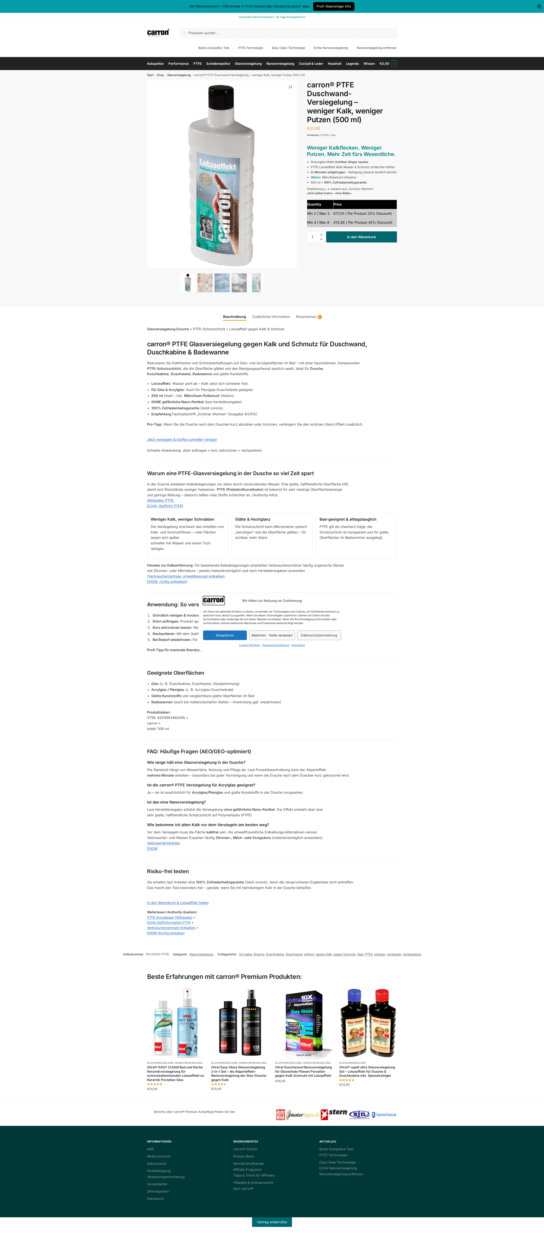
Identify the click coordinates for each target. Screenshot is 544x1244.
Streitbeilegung (159, 1171)
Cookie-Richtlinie (249, 645)
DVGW (152, 848)
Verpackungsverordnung (166, 1177)
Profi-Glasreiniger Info (334, 6)
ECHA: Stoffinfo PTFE (164, 506)
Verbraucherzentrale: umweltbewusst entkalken (186, 576)
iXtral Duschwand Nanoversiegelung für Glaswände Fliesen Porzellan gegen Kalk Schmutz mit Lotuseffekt (303, 1071)
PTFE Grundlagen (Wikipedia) (170, 917)
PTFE (368, 954)
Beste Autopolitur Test (213, 48)
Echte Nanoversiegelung (331, 48)
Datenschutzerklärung (275, 645)
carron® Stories (245, 1149)
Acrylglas (245, 954)
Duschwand (294, 954)
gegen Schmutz (344, 954)
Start (150, 75)
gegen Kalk (324, 954)
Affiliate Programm (247, 1170)
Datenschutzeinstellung (319, 635)
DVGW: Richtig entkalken (166, 933)
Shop (160, 75)
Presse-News (243, 1156)
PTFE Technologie (250, 48)
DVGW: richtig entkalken (166, 581)
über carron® (243, 1189)
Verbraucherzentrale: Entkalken (171, 928)
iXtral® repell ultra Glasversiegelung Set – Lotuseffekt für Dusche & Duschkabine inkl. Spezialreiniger (367, 1071)
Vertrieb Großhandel (248, 1164)
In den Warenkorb (361, 237)
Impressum (298, 645)
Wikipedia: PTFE (160, 500)
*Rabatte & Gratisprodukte (253, 1183)
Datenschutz (156, 1164)
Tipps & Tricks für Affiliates (254, 1175)
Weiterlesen (304, 1097)
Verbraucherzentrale (163, 843)
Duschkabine (275, 954)
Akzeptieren (225, 635)
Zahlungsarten (158, 1191)
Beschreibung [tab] (234, 316)
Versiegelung (412, 954)
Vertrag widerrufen (272, 1222)
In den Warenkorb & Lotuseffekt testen (178, 902)
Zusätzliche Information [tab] (271, 316)
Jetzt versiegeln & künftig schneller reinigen (182, 439)
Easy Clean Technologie (288, 48)
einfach (309, 954)
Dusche (259, 954)
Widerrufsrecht (159, 1156)
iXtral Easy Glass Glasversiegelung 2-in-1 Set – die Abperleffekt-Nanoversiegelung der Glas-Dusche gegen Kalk (238, 1073)
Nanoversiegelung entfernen (377, 48)
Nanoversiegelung (188, 1062)
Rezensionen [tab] (306, 316)
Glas (360, 954)
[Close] (539, 6)
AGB (150, 1149)
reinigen (379, 954)
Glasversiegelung (179, 75)
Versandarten (157, 1184)
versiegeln (394, 954)
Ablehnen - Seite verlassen (272, 635)
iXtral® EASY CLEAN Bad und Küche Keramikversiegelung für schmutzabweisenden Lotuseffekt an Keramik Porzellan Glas (175, 1073)
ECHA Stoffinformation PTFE (169, 923)
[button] (290, 87)
